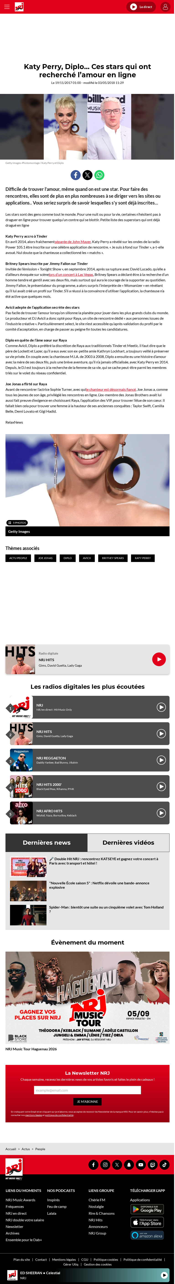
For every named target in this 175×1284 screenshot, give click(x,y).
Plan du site (21, 1259)
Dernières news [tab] (47, 842)
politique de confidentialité (59, 1115)
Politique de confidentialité (143, 1259)
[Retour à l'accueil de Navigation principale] (19, 6)
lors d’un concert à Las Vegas (71, 274)
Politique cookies (106, 1259)
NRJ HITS (46, 660)
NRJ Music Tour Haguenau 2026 (31, 1049)
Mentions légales (64, 1259)
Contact (41, 1259)
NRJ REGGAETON (51, 758)
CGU (84, 1259)
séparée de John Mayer (73, 241)
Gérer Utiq (70, 1264)
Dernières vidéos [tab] (128, 842)
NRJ (39, 705)
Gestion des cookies (98, 1264)
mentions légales (33, 1115)
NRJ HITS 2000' (49, 784)
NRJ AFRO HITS (49, 811)
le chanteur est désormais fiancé (111, 389)
